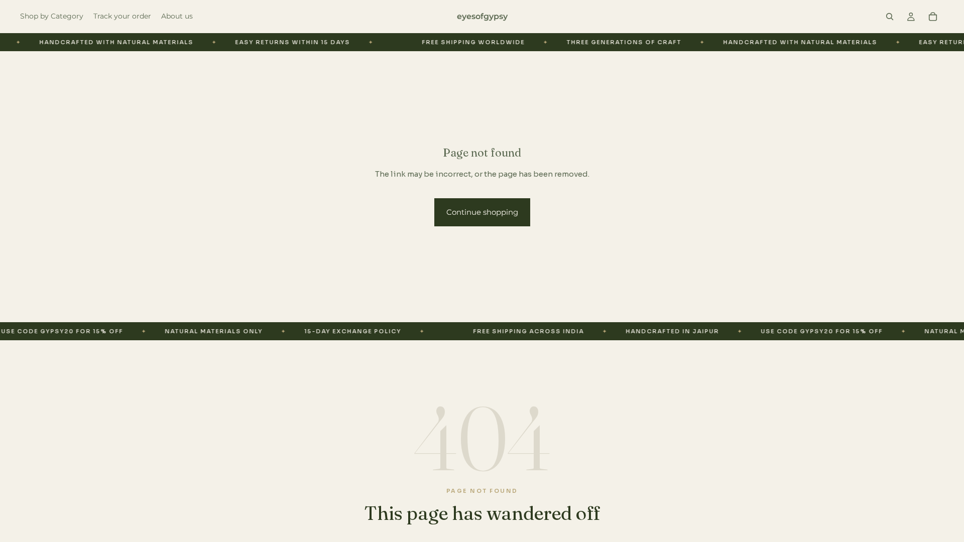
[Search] (890, 17)
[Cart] (933, 17)
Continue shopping (482, 212)
